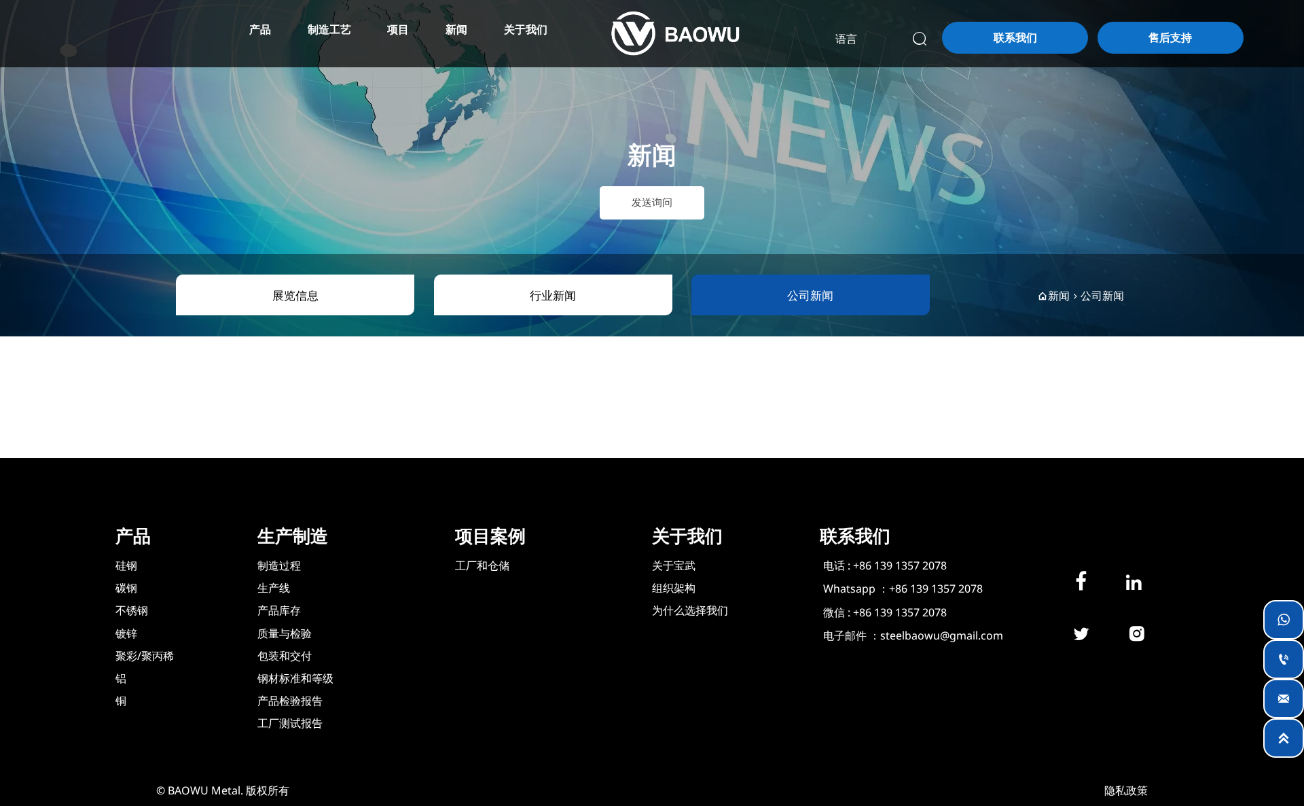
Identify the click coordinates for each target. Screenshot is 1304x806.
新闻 (1059, 295)
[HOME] (675, 33)
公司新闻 (1102, 295)
